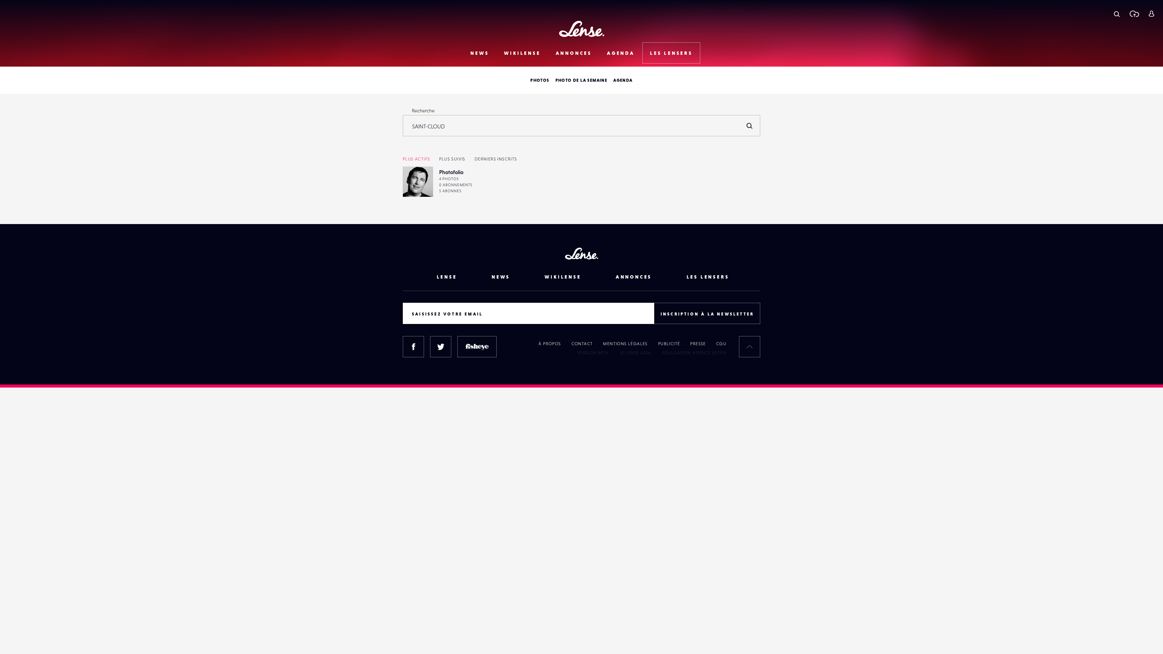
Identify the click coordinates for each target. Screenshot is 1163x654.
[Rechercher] (749, 125)
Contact (582, 343)
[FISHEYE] (477, 346)
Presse (698, 343)
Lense (447, 276)
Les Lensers (671, 53)
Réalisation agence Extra (694, 352)
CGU (721, 343)
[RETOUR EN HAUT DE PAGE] (749, 346)
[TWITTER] (440, 346)
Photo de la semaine (581, 80)
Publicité (669, 343)
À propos (549, 343)
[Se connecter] (1151, 13)
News (479, 53)
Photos (539, 80)
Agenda (621, 53)
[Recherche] (1116, 13)
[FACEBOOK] (413, 346)
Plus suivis (452, 159)
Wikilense (522, 53)
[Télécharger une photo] (1134, 13)
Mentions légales (625, 343)
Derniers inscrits (496, 159)
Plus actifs (416, 159)
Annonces (574, 53)
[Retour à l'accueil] (581, 29)
